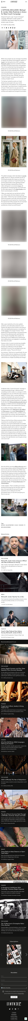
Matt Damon (16, 409)
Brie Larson (6, 411)
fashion (21, 525)
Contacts (14, 1012)
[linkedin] (8, 28)
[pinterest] (6, 28)
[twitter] (11, 28)
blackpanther (10, 525)
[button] (26, 954)
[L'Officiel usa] (14, 2)
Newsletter (14, 1014)
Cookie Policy (14, 1018)
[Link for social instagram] (15, 1009)
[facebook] (4, 28)
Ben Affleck (22, 409)
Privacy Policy (21, 993)
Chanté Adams (5, 483)
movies (3, 525)
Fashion (3, 7)
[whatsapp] (13, 28)
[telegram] (15, 28)
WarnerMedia (19, 411)
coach (16, 525)
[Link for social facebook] (12, 1009)
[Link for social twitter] (9, 1009)
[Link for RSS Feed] (18, 1009)
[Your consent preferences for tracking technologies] (25, 1018)
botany (7, 330)
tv (24, 525)
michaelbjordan (5, 527)
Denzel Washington (18, 481)
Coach (2, 62)
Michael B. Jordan (5, 63)
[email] (2, 28)
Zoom (19, 186)
